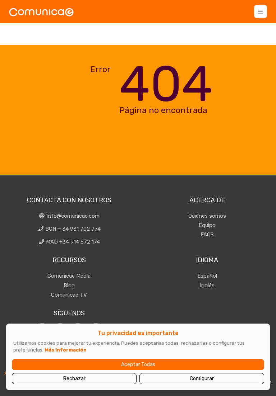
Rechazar (74, 379)
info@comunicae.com (72, 216)
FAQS (207, 234)
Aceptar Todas (138, 365)
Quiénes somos (207, 216)
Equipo (207, 225)
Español (207, 276)
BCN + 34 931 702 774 (72, 229)
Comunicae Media (69, 276)
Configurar (202, 379)
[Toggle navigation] (260, 11)
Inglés (207, 285)
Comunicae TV (69, 295)
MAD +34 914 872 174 (72, 242)
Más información (66, 350)
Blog (69, 285)
